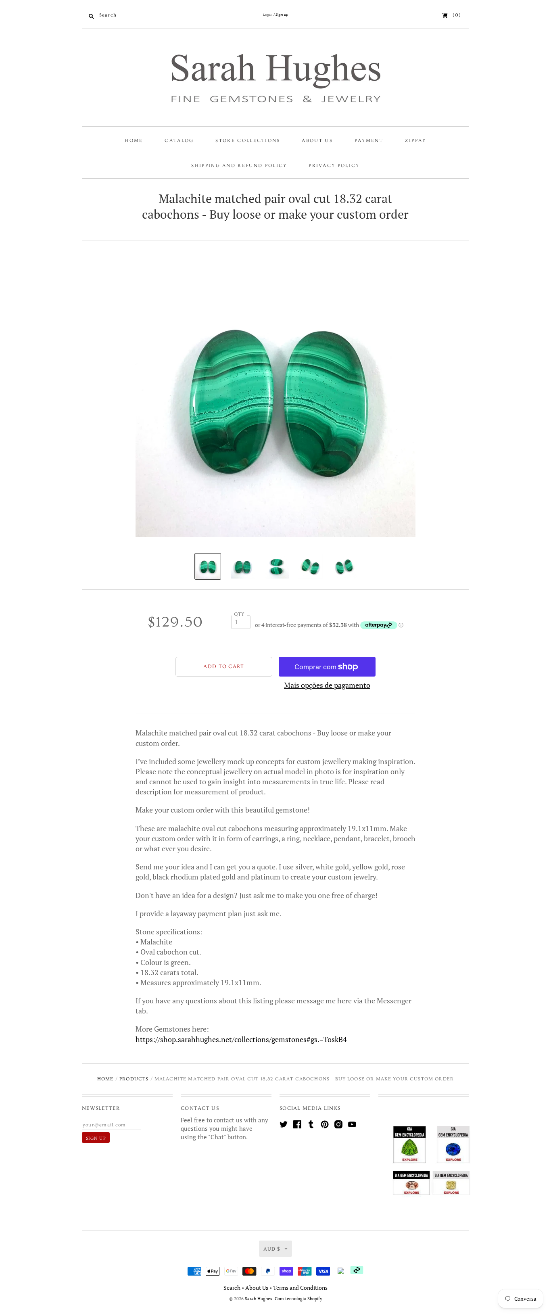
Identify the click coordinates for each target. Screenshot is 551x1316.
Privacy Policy (334, 165)
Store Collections (247, 140)
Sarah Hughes (258, 1298)
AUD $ (271, 1248)
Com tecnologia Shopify (298, 1298)
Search (231, 1287)
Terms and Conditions (300, 1287)
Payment (369, 140)
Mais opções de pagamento (327, 685)
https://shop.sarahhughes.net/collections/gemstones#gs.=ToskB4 (241, 1039)
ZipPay (415, 140)
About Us (317, 140)
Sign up (282, 14)
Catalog (179, 140)
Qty (239, 614)
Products (133, 1079)
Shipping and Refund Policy (239, 165)
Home (134, 140)
